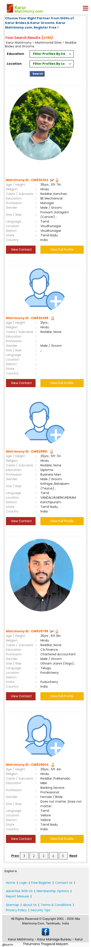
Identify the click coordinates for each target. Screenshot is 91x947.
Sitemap (12, 905)
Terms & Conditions (56, 905)
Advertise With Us (19, 891)
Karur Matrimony (19, 42)
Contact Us (63, 883)
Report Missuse (17, 896)
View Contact (21, 249)
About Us (30, 905)
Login (23, 883)
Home (10, 883)
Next (73, 856)
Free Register (41, 883)
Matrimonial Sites (48, 42)
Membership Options (53, 891)
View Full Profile (62, 249)
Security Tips (40, 910)
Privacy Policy (16, 910)
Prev (15, 856)
